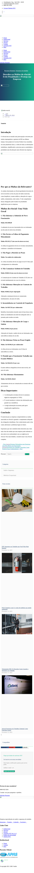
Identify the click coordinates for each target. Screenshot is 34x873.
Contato (5, 44)
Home (5, 38)
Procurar (3, 454)
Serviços (5, 41)
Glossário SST (7, 45)
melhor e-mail (8, 767)
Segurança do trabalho (22, 70)
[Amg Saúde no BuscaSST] (7, 863)
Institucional (6, 39)
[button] (17, 127)
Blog (4, 47)
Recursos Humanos (9, 70)
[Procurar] (27, 454)
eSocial (5, 42)
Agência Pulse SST (22, 870)
